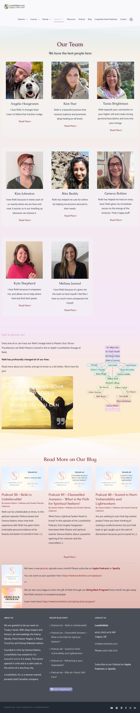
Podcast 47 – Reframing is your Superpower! (67, 663)
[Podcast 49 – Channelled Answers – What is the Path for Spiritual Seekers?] (70, 478)
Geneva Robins (10, 503)
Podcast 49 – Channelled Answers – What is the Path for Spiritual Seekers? (69, 499)
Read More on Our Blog (70, 459)
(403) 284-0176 (110, 651)
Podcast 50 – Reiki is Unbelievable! (17, 496)
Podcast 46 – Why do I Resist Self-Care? (68, 675)
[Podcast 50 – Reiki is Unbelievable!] (23, 478)
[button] (131, 19)
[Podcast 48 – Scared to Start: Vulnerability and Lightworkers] (117, 478)
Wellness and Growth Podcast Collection (23, 504)
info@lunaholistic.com (106, 644)
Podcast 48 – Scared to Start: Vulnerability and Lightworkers (116, 499)
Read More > (70, 557)
